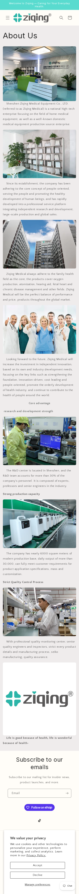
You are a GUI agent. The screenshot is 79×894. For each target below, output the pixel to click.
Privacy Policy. (36, 855)
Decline (37, 875)
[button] (7, 18)
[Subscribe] (67, 793)
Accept (37, 865)
